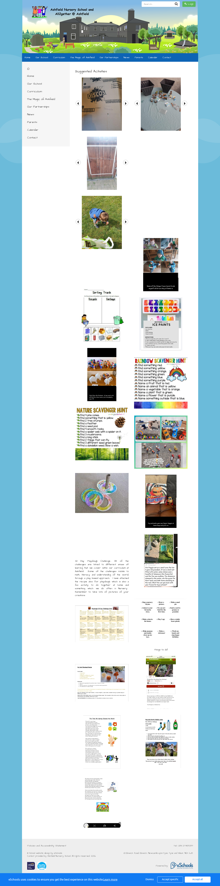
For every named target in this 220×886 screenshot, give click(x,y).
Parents (139, 57)
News (126, 57)
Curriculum (59, 57)
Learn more (110, 879)
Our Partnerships (109, 57)
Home (27, 57)
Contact (167, 57)
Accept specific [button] (170, 879)
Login (190, 4)
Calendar (152, 57)
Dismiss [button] (150, 879)
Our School (42, 57)
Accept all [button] (197, 879)
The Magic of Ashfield (82, 57)
